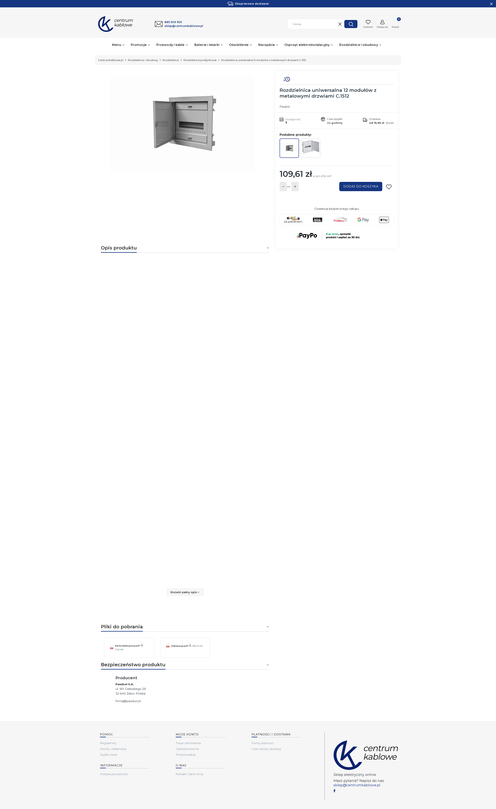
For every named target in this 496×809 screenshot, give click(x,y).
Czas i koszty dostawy (266, 749)
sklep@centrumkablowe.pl (356, 785)
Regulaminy (108, 743)
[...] (182, 122)
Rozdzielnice (171, 60)
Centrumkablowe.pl (110, 60)
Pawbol (285, 106)
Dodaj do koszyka (360, 186)
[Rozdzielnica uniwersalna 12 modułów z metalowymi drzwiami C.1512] (289, 148)
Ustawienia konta (187, 749)
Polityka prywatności (114, 774)
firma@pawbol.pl (128, 701)
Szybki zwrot (108, 755)
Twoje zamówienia (188, 743)
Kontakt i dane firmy (189, 774)
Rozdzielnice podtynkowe (200, 60)
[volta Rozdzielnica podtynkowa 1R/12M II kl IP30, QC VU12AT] (310, 148)
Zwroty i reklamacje (113, 749)
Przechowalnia (185, 755)
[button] (350, 24)
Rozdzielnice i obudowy (143, 60)
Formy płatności (262, 743)
